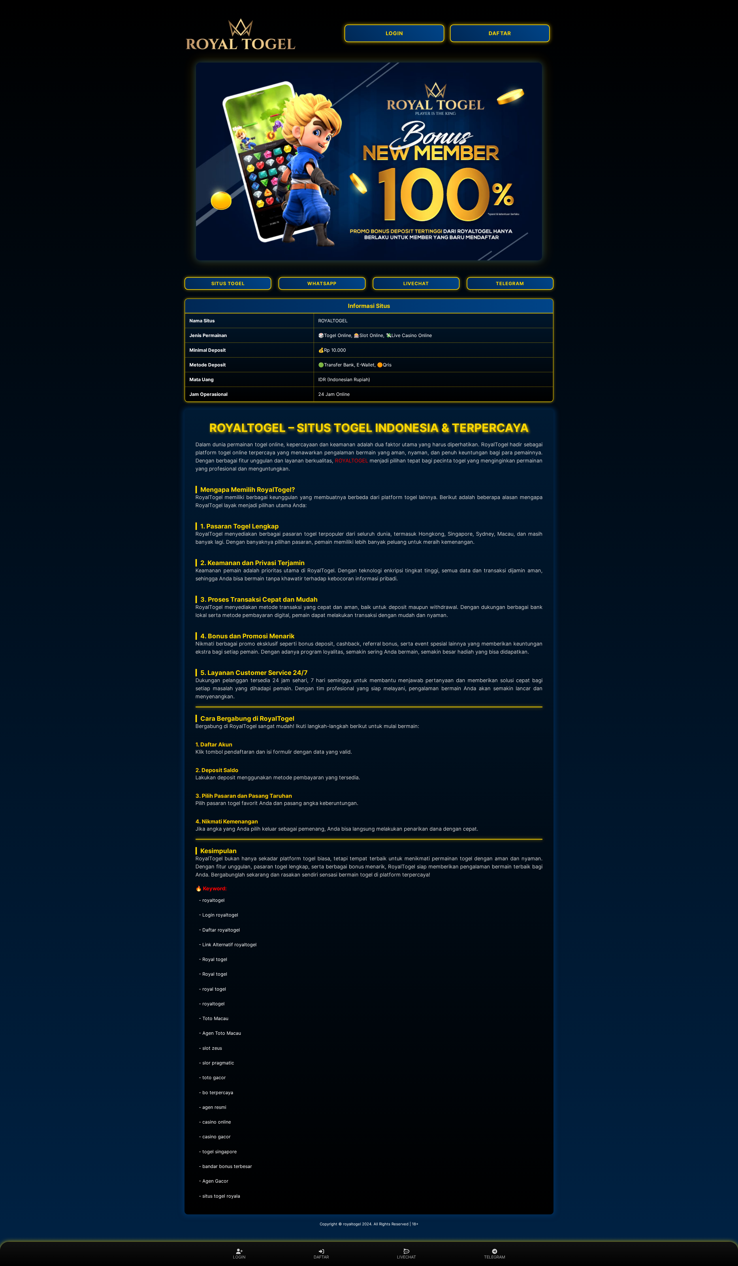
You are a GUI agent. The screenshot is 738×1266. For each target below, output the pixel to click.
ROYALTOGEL (351, 461)
